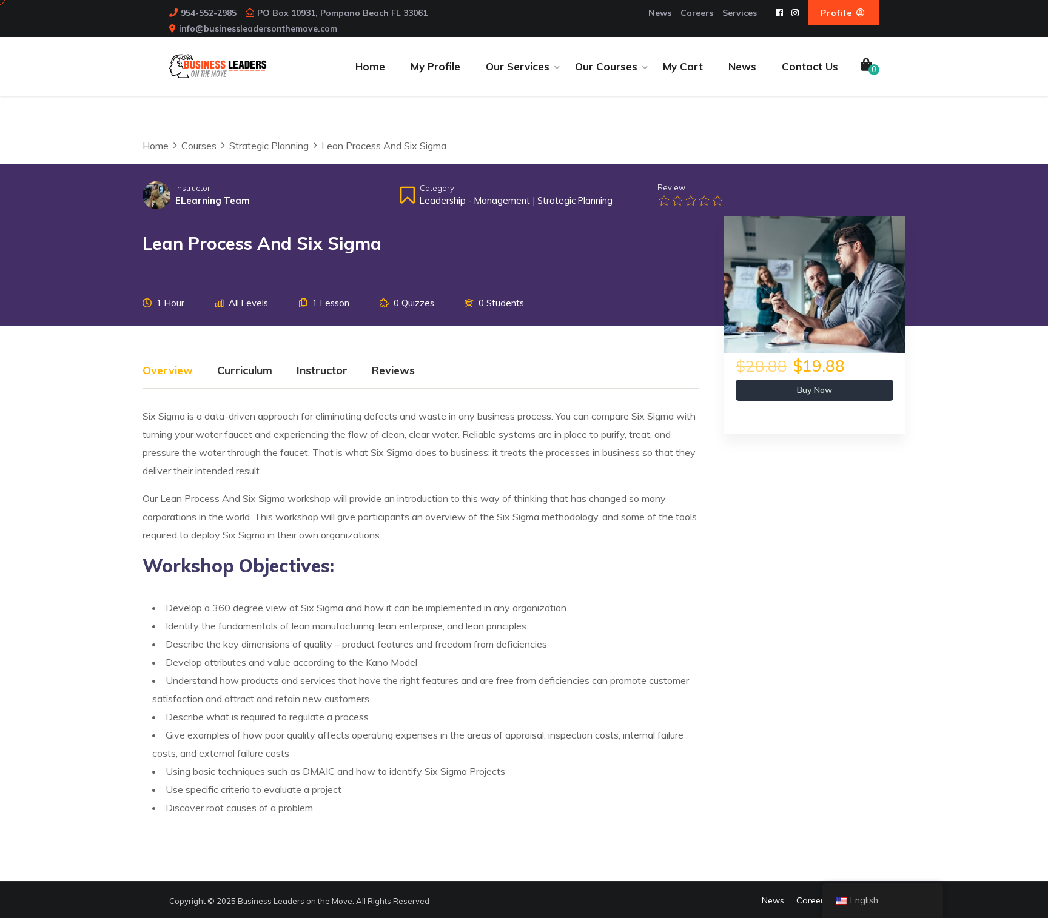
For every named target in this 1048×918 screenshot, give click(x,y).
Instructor (192, 188)
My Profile (435, 66)
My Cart (683, 66)
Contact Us (810, 66)
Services (739, 12)
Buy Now (814, 389)
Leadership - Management (475, 200)
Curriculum (244, 371)
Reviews (393, 371)
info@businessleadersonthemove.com (258, 28)
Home (370, 66)
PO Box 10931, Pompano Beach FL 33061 (342, 12)
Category (437, 188)
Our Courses (606, 66)
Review (671, 187)
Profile (838, 12)
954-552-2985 (209, 12)
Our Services (517, 66)
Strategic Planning (575, 200)
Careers (696, 12)
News (659, 12)
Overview (168, 371)
